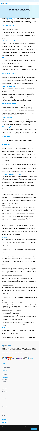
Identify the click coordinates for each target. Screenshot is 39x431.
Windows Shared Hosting (6, 367)
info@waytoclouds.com (17, 338)
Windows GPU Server (5, 406)
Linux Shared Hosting (5, 365)
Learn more (4, 428)
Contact (3, 415)
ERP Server (3, 389)
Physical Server (4, 388)
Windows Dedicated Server (6, 399)
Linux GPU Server (4, 405)
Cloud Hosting (4, 379)
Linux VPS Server (4, 372)
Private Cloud (4, 381)
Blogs (3, 416)
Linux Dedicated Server (5, 398)
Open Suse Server (5, 391)
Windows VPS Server (5, 374)
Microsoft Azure (4, 382)
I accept (33, 428)
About (3, 413)
